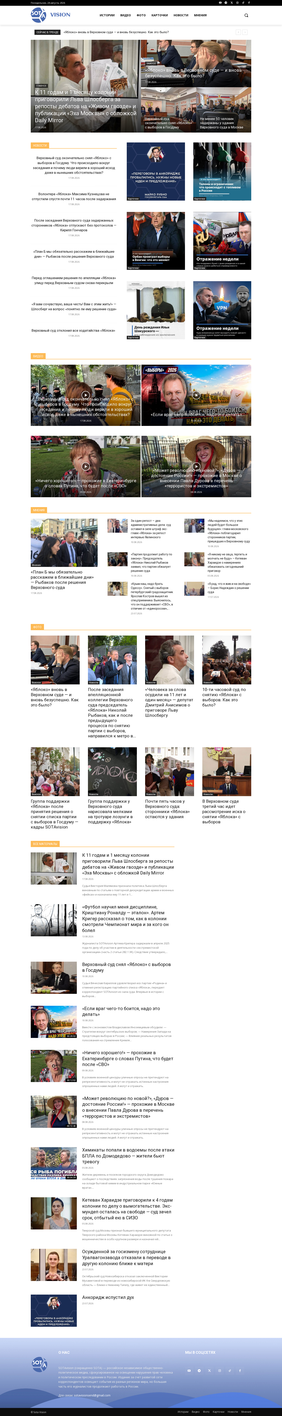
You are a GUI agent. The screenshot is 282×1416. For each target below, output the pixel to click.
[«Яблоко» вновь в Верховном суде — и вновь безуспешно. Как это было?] (196, 63)
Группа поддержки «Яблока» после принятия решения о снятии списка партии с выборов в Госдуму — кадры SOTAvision (54, 814)
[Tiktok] (243, 3)
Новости (93, 682)
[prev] (238, 32)
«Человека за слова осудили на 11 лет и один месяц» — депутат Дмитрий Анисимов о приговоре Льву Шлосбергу (169, 702)
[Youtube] (220, 3)
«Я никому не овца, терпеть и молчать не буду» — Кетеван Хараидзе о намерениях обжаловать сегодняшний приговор (227, 562)
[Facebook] (248, 3)
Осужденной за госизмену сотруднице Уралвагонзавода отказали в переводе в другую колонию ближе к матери (126, 1257)
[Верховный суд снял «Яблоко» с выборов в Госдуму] (54, 978)
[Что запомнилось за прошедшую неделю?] (222, 241)
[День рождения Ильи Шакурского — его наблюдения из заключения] (156, 310)
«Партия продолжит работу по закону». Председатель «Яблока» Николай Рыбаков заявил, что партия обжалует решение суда (151, 562)
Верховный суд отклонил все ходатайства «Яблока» (74, 330)
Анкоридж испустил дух (108, 1297)
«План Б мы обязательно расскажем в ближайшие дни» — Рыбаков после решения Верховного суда (62, 580)
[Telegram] (226, 3)
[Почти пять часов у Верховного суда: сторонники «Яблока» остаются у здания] (169, 771)
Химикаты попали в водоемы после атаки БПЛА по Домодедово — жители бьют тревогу (128, 1155)
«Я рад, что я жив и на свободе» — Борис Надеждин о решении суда (229, 588)
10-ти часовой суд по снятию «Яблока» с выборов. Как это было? (224, 697)
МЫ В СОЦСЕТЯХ (200, 1352)
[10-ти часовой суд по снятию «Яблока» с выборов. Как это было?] (226, 660)
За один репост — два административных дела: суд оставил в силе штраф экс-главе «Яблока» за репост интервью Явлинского (151, 529)
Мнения (36, 565)
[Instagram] (237, 3)
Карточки (133, 198)
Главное (41, 86)
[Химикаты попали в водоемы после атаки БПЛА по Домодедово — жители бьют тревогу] (54, 1163)
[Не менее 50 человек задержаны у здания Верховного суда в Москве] (223, 110)
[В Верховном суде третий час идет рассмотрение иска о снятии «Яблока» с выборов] (226, 771)
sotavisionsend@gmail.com (92, 1395)
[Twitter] (231, 3)
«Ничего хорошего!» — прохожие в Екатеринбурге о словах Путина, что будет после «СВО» (127, 1058)
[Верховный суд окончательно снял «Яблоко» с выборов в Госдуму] (168, 110)
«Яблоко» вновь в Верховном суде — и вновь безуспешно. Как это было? (116, 32)
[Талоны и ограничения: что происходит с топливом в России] (222, 171)
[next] (245, 32)
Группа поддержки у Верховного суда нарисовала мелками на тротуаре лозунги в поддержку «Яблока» (110, 811)
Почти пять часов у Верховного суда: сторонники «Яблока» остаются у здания (167, 809)
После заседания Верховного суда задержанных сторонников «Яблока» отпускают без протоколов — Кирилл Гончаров (73, 225)
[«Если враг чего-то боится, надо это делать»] (196, 395)
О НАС (64, 1352)
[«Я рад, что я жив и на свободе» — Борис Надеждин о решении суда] (194, 589)
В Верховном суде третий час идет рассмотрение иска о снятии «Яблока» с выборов (223, 811)
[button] (246, 15)
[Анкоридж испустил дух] (156, 171)
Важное (151, 63)
